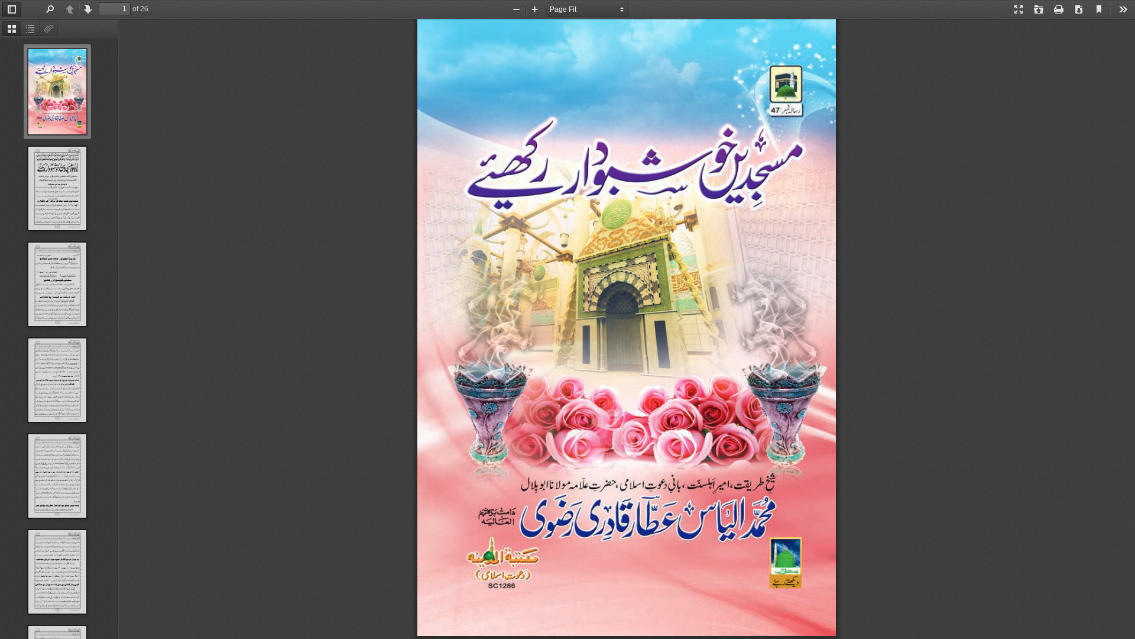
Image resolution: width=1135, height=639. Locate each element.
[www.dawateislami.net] (626, 329)
